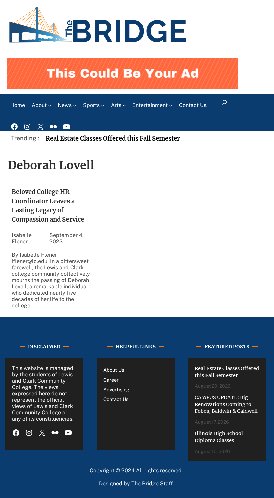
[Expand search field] (224, 105)
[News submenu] (74, 105)
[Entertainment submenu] (170, 105)
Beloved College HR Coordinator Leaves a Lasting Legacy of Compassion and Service (48, 205)
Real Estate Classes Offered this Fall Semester (113, 138)
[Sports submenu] (102, 105)
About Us (113, 370)
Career (111, 380)
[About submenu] (49, 105)
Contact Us (115, 399)
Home (17, 105)
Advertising (116, 389)
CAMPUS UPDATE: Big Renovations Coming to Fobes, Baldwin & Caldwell (226, 404)
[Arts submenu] (124, 105)
